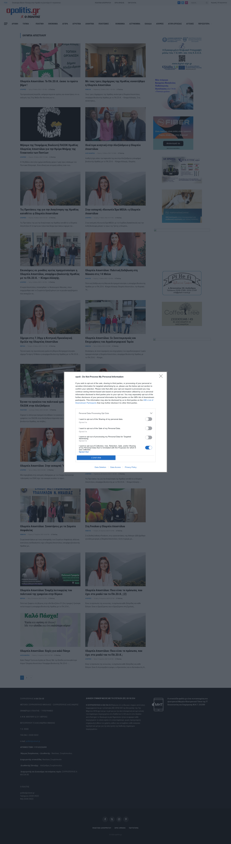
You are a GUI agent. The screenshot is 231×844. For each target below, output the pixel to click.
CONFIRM (96, 458)
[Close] (161, 376)
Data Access (115, 467)
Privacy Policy (130, 467)
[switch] (148, 419)
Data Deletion (100, 467)
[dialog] (115, 422)
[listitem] (115, 413)
